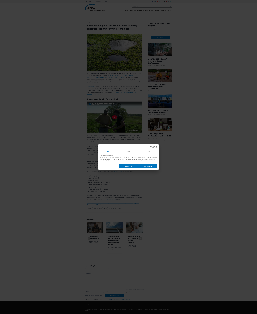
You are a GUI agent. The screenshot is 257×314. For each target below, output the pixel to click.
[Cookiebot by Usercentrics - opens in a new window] (151, 147)
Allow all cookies (148, 166)
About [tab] (148, 151)
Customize (127, 166)
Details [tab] (128, 151)
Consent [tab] (108, 151)
